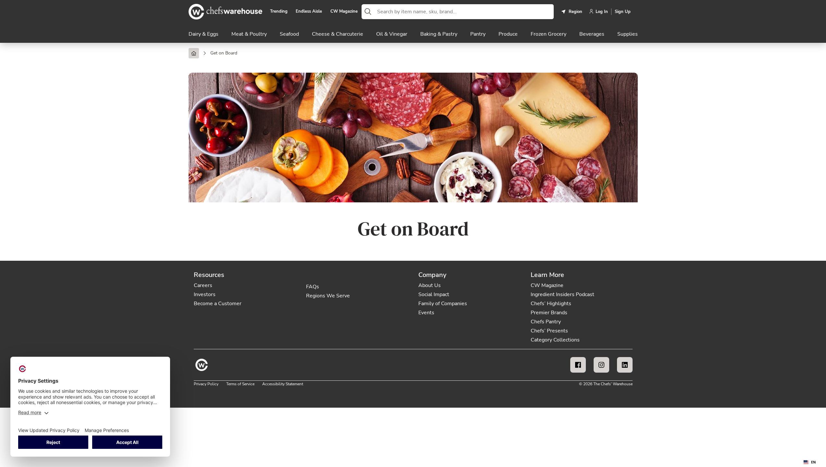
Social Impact (433, 294)
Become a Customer (217, 303)
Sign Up (623, 12)
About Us (429, 285)
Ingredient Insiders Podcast (562, 294)
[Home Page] (194, 53)
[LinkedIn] (625, 365)
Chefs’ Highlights (551, 303)
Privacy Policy (206, 384)
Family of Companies (442, 303)
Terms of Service (240, 384)
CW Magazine (344, 11)
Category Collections (555, 339)
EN (813, 462)
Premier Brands (549, 312)
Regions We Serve (328, 295)
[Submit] (368, 11)
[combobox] (464, 11)
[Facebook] (578, 365)
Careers (203, 285)
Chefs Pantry (546, 321)
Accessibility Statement (282, 384)
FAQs (312, 286)
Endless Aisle (309, 11)
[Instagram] (601, 365)
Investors (205, 294)
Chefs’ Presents (549, 330)
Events (426, 312)
